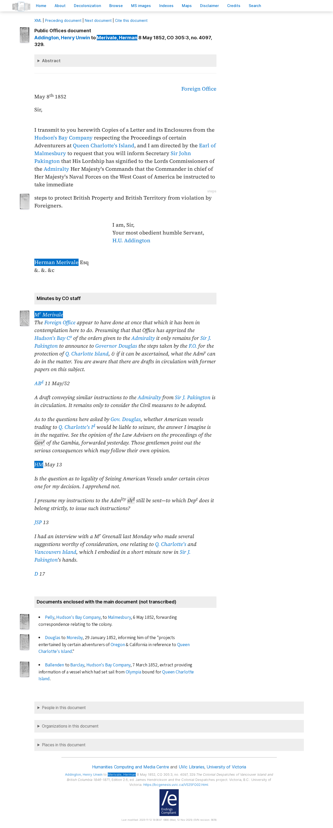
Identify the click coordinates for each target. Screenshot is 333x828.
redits (233, 5)
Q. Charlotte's (170, 544)
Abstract (51, 60)
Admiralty (56, 169)
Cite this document (131, 20)
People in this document (64, 707)
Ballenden (54, 665)
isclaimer (209, 5)
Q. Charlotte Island (86, 353)
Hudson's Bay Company (63, 137)
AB (38, 383)
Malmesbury (119, 617)
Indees (166, 5)
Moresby (75, 637)
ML (38, 20)
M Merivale (48, 314)
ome (41, 5)
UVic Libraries (191, 766)
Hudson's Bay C (53, 338)
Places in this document (64, 744)
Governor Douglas (116, 345)
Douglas (52, 637)
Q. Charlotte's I (77, 427)
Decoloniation (87, 5)
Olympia (133, 672)
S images (141, 5)
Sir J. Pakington (192, 397)
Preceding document (63, 20)
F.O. (193, 345)
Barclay (77, 665)
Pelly (49, 617)
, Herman (117, 37)
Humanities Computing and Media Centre (130, 766)
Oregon (118, 644)
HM (38, 464)
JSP (38, 522)
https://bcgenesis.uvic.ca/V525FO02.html (175, 785)
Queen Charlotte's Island (103, 145)
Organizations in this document (70, 726)
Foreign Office (198, 88)
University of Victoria (226, 766)
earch (255, 5)
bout (60, 5)
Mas (187, 5)
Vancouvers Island (55, 552)
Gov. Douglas (126, 419)
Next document (98, 20)
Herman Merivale (56, 262)
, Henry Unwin (62, 37)
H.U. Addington (131, 240)
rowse (116, 5)
